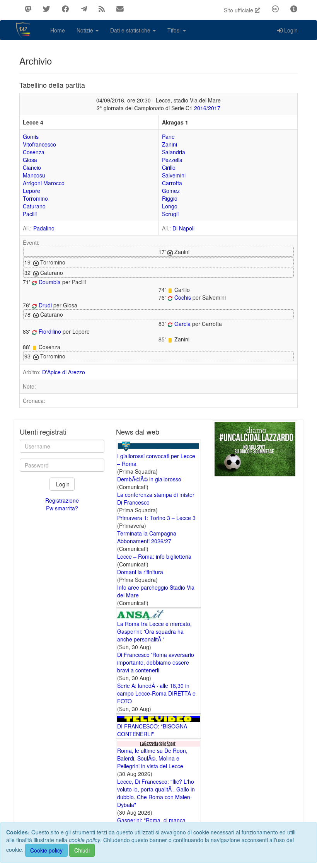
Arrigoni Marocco (44, 183)
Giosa (30, 160)
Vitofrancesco (39, 144)
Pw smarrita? (62, 508)
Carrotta (172, 183)
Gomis (31, 136)
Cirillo (169, 167)
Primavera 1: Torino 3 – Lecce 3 (156, 518)
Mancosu (34, 175)
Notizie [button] (86, 30)
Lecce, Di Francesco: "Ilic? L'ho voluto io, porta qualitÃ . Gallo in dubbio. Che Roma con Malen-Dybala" (156, 793)
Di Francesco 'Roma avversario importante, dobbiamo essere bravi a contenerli (155, 662)
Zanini (169, 144)
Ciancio (32, 167)
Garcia (182, 323)
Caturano (34, 206)
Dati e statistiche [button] (131, 30)
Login (291, 30)
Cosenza (33, 152)
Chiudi (82, 850)
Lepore (31, 190)
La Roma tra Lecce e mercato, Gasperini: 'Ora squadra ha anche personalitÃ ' (154, 631)
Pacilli (30, 214)
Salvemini (174, 175)
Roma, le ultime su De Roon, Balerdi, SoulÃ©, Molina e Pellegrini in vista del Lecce (152, 758)
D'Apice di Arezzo (63, 372)
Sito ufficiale (239, 10)
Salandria (173, 152)
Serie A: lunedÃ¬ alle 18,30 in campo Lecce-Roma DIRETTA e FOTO (156, 693)
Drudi (45, 305)
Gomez (171, 190)
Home (57, 30)
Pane (168, 136)
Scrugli (170, 214)
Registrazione (62, 500)
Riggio (169, 198)
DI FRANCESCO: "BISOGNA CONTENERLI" (152, 730)
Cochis (182, 297)
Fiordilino (50, 331)
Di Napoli (183, 228)
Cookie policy (46, 850)
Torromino (35, 198)
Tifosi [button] (174, 30)
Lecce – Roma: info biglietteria (154, 556)
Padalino (44, 228)
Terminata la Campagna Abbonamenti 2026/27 (146, 537)
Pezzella (172, 160)
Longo (169, 206)
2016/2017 (207, 108)
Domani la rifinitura (140, 572)
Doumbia (50, 282)
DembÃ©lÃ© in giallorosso (149, 479)
